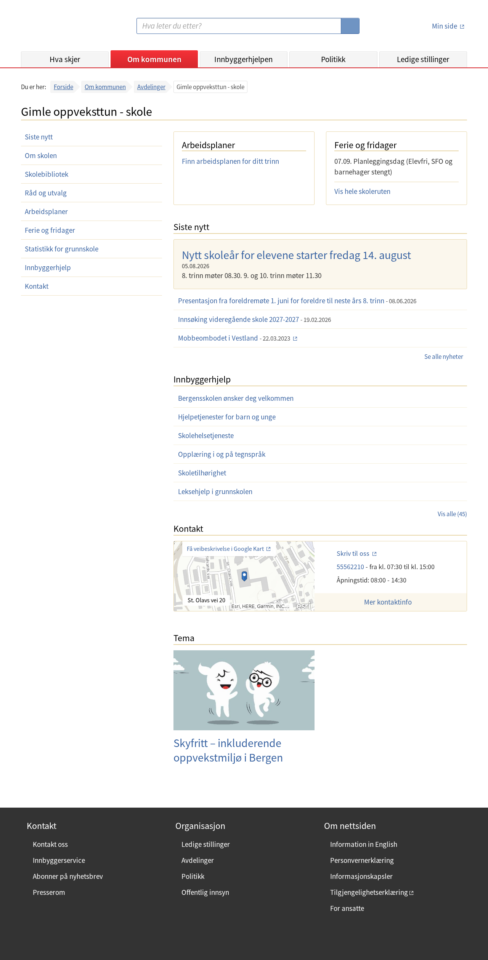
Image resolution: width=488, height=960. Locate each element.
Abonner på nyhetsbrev (68, 876)
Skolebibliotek (46, 174)
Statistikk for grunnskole (61, 248)
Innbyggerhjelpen (243, 59)
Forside (63, 87)
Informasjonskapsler (361, 876)
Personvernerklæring (362, 860)
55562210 (351, 566)
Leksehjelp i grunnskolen (215, 491)
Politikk (333, 59)
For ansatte (347, 908)
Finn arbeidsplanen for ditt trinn (230, 161)
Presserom (49, 892)
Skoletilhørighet (202, 472)
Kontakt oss (50, 844)
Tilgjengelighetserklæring (369, 892)
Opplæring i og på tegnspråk (221, 454)
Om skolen (41, 155)
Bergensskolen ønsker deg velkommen (236, 398)
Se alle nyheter (443, 356)
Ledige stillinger (423, 59)
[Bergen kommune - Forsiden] (52, 28)
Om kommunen (154, 59)
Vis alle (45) (452, 514)
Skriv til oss (354, 553)
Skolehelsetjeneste (206, 435)
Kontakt (36, 286)
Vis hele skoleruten (362, 191)
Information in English (363, 844)
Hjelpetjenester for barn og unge (227, 416)
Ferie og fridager (50, 230)
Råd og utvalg (46, 192)
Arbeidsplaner (46, 211)
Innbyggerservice (59, 860)
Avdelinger (151, 87)
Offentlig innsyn (205, 892)
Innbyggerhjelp (48, 267)
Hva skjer (65, 59)
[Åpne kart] (244, 576)
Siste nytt (39, 136)
